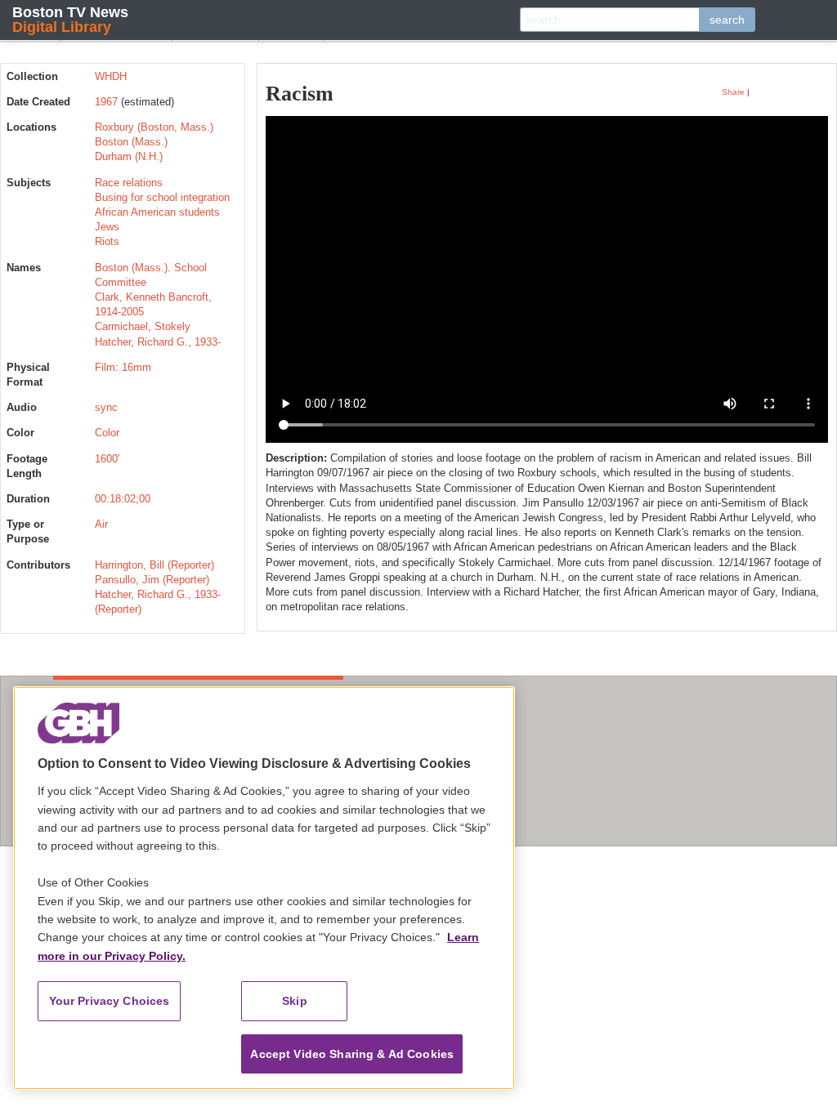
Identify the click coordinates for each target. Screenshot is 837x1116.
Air (101, 524)
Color (107, 432)
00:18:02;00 (122, 499)
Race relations (129, 182)
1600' (107, 459)
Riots (107, 241)
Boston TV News (70, 19)
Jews (107, 227)
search (727, 19)
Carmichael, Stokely (142, 326)
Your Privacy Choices (109, 1000)
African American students (157, 212)
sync (106, 407)
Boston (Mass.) (131, 142)
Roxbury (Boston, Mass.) (154, 127)
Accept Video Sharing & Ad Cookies (352, 1053)
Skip (294, 1000)
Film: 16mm (123, 367)
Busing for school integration (162, 197)
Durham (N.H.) (129, 156)
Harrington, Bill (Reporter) (154, 565)
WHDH (111, 76)
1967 (106, 102)
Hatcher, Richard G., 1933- (158, 342)
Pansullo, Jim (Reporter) (152, 580)
